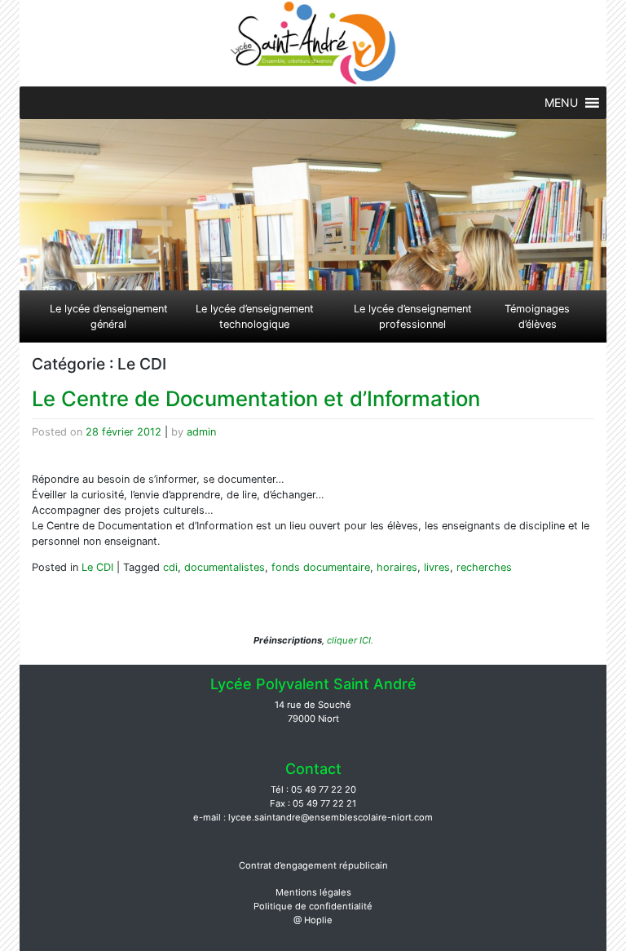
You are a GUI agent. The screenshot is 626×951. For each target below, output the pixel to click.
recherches (484, 567)
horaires (397, 567)
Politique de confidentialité (313, 906)
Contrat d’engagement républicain (313, 865)
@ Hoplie (313, 920)
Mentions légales (313, 892)
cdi (170, 567)
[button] (561, 102)
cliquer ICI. (348, 640)
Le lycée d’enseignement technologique (255, 316)
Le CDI (97, 567)
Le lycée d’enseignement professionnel (413, 316)
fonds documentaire (320, 567)
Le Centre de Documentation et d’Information (256, 398)
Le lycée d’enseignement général (109, 316)
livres (437, 567)
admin (201, 432)
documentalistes (224, 567)
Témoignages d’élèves (537, 316)
